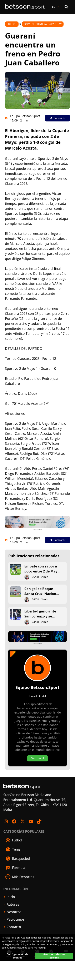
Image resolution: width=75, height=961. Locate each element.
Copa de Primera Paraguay (43, 24)
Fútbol (12, 24)
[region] (37, 947)
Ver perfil (37, 758)
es (53, 7)
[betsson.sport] (25, 7)
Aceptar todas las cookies (54, 956)
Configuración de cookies (17, 956)
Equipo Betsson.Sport (25, 116)
